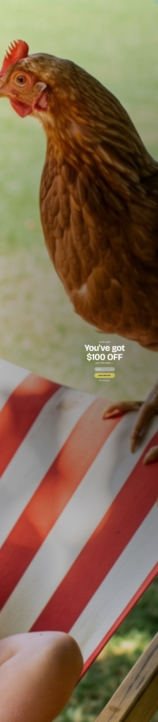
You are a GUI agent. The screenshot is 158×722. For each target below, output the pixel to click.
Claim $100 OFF (104, 375)
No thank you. (104, 380)
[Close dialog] (156, 2)
